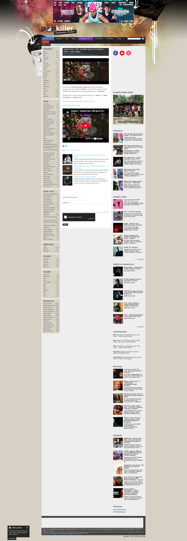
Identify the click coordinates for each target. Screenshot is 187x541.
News (45, 69)
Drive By (45, 117)
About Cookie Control (10, 527)
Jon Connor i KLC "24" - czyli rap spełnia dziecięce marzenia (133, 371)
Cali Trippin (46, 198)
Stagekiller (46, 165)
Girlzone (45, 59)
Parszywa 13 (47, 142)
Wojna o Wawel (47, 239)
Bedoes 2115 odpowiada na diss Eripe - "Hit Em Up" (133, 182)
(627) (57, 327)
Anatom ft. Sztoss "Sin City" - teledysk (85, 177)
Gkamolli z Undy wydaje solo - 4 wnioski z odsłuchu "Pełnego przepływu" (133, 407)
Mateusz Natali (47, 304)
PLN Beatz (77, 150)
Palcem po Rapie (48, 140)
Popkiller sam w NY (49, 153)
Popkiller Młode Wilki (49, 225)
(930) (57, 321)
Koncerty (45, 262)
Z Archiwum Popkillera (49, 184)
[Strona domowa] (59, 30)
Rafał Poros (46, 329)
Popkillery (46, 227)
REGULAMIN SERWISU (49, 534)
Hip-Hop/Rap (47, 282)
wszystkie (140, 259)
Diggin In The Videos (49, 112)
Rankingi (46, 80)
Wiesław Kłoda (47, 323)
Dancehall (46, 274)
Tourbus (45, 172)
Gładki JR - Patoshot (131, 247)
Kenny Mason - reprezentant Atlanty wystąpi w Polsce (133, 268)
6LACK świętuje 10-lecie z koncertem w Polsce (132, 279)
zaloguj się (59, 45)
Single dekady (47, 229)
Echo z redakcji (47, 119)
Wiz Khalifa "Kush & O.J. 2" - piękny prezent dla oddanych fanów (133, 395)
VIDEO (119, 39)
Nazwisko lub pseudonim (70, 197)
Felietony (46, 53)
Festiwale (46, 259)
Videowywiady (47, 233)
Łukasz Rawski (47, 327)
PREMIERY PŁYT (86, 39)
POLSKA (59, 39)
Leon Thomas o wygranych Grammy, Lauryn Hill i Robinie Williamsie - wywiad (133, 478)
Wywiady (46, 96)
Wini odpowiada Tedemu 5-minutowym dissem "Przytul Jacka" (133, 147)
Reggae (45, 290)
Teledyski (46, 251)
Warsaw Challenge (49, 235)
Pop (44, 286)
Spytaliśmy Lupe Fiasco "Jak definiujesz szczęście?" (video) (133, 466)
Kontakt (125, 45)
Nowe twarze (47, 71)
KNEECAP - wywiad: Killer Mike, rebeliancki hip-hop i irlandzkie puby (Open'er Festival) (133, 440)
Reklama (133, 45)
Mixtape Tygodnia (48, 135)
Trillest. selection (48, 174)
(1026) (57, 319)
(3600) (57, 305)
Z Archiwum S (47, 186)
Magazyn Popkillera (49, 133)
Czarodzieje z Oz (48, 108)
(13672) (57, 303)
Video (45, 94)
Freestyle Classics (48, 121)
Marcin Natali (47, 313)
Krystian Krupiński (48, 311)
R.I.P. (44, 78)
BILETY (45, 42)
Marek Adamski (47, 307)
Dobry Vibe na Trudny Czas (49, 114)
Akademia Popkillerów (49, 194)
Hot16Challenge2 (48, 123)
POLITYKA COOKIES (77, 534)
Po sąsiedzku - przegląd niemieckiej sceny (50, 147)
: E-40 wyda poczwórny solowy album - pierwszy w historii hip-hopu (126, 341)
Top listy (45, 90)
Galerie (45, 249)
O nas (109, 45)
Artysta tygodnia (48, 106)
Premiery (46, 75)
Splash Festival (47, 231)
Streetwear (46, 86)
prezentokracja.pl (119, 509)
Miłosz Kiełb (46, 315)
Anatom (68, 150)
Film (44, 55)
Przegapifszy (47, 157)
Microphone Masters (49, 207)
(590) (57, 329)
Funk (44, 278)
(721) (57, 325)
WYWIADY (109, 39)
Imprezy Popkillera (48, 204)
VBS (72, 150)
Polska (45, 73)
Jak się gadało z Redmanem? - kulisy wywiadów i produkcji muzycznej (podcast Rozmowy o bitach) (131, 491)
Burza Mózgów (47, 196)
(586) (57, 331)
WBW (45, 237)
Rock (44, 292)
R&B (44, 288)
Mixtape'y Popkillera (49, 209)
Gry (44, 61)
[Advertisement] (88, 191)
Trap (44, 296)
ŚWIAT (74, 39)
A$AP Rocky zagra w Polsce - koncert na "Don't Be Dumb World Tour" (133, 292)
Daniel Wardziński (48, 309)
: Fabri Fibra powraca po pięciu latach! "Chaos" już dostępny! (127, 357)
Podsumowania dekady (50, 217)
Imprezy (45, 261)
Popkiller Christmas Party (50, 222)
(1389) (57, 315)
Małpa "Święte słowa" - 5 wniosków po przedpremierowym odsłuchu (132, 383)
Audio (45, 247)
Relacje (45, 264)
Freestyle (46, 57)
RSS (141, 45)
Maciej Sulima (47, 319)
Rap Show (46, 161)
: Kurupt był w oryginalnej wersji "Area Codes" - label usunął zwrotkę (126, 335)
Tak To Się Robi (47, 170)
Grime (45, 280)
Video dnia (46, 178)
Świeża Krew (47, 168)
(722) (57, 323)
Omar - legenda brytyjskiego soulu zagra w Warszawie (133, 315)
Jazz (44, 284)
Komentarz (66, 202)
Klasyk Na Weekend (49, 129)
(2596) (57, 309)
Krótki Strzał (46, 131)
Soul (44, 294)
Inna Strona (46, 125)
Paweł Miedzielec (48, 317)
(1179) (57, 317)
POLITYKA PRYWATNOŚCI (63, 534)
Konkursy (46, 205)
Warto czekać (47, 180)
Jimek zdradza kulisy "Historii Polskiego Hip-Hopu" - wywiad (132, 237)
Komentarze (46, 65)
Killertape (46, 127)
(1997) (57, 311)
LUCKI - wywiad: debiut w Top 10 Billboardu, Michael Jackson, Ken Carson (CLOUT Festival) (133, 453)
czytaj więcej (12, 538)
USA (66, 39)
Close (27, 527)
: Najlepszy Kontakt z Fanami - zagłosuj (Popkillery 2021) (126, 352)
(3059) (57, 307)
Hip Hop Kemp (47, 202)
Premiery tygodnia (48, 155)
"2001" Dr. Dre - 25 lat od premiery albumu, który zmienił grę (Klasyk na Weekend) (132, 420)
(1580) (57, 313)
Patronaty (117, 45)
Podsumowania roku (49, 220)
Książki (45, 67)
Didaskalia (46, 110)
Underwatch (46, 176)
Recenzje (46, 82)
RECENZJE (99, 39)
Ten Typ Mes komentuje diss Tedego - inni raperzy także (133, 134)
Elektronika (46, 276)
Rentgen (45, 163)
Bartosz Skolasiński (49, 305)
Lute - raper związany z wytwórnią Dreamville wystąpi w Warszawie (131, 304)
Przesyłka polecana (49, 159)
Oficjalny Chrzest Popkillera (48, 212)
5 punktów (46, 104)
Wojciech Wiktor (48, 331)
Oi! (44, 136)
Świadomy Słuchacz (49, 166)
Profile (45, 77)
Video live (46, 266)
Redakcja (46, 321)
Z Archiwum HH (47, 182)
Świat (45, 88)
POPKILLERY (47, 39)
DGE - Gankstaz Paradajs (132, 212)
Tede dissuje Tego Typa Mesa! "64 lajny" (132, 170)
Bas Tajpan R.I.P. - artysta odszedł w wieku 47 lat (132, 158)
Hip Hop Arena (47, 200)
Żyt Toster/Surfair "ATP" (132, 200)
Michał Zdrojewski (48, 325)
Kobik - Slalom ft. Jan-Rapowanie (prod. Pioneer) (133, 224)
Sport (44, 84)
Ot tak (45, 138)
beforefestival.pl (119, 512)
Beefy (45, 51)
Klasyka (45, 63)
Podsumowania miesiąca (50, 150)
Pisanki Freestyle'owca (50, 144)
